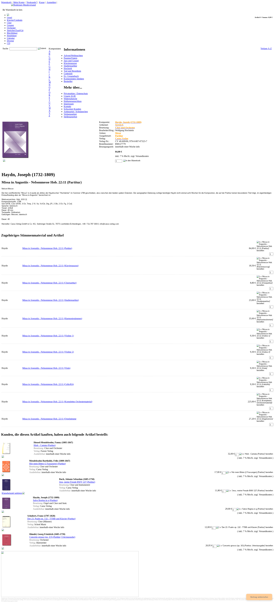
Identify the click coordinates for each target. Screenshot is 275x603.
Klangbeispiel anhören (12, 493)
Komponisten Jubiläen (74, 79)
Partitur (119, 136)
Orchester (11, 28)
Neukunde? (31, 2)
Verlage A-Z (266, 48)
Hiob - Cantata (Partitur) (45, 445)
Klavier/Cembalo (14, 20)
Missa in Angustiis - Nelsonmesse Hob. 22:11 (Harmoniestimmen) (52, 318)
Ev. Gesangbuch (71, 76)
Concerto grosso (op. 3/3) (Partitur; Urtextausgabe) (52, 537)
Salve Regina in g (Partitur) (45, 500)
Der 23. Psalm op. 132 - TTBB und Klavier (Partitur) (51, 518)
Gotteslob (68, 73)
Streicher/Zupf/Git (15, 30)
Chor (9, 22)
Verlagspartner (70, 114)
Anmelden (51, 2)
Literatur (11, 38)
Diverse (10, 41)
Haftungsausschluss (72, 101)
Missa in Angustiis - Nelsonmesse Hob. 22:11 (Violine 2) (48, 352)
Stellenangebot (70, 116)
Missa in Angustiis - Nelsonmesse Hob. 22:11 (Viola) (46, 368)
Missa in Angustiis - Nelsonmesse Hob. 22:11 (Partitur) (47, 248)
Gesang (10, 25)
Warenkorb (6, 2)
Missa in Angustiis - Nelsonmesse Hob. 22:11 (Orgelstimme (49, 419)
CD (8, 43)
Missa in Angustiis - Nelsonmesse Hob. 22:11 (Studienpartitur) (50, 300)
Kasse (42, 2)
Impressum (69, 104)
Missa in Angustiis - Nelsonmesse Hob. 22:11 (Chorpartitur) (49, 283)
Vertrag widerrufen (259, 597)
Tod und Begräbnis (72, 71)
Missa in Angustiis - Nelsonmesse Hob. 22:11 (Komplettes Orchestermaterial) (57, 401)
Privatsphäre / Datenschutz (76, 93)
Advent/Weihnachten (73, 55)
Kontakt (67, 106)
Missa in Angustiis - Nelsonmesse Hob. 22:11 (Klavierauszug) (50, 265)
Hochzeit (68, 68)
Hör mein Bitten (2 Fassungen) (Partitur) (47, 463)
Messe (118, 133)
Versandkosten (142, 156)
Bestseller (68, 81)
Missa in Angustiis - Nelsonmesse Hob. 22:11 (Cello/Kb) (48, 384)
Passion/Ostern (70, 58)
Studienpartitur (70, 66)
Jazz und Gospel (71, 60)
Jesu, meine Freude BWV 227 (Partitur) (77, 482)
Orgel (9, 17)
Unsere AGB (70, 96)
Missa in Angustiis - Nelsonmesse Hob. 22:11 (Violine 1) (48, 335)
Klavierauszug (70, 63)
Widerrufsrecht (70, 98)
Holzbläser (12, 35)
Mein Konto (18, 2)
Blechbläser (12, 33)
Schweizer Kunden (72, 109)
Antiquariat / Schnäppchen (76, 111)
